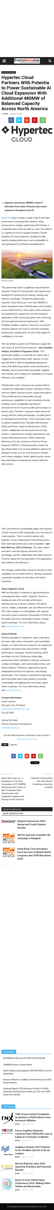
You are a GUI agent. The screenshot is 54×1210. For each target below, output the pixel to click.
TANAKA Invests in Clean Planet (17, 1065)
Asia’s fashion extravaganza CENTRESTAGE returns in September (27, 1072)
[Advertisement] (27, 28)
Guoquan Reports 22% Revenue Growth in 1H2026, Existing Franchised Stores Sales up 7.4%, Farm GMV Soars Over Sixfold (26, 1091)
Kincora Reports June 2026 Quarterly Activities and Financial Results (33, 1166)
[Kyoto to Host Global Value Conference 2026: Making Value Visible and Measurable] (7, 1184)
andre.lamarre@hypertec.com (15, 709)
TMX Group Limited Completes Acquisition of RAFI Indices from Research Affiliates (33, 1117)
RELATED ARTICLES (12, 809)
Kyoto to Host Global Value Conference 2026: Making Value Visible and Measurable (32, 1183)
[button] (50, 61)
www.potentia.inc (14, 690)
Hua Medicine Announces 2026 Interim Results (24, 1058)
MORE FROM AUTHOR (13, 813)
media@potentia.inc (10, 727)
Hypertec (13, 745)
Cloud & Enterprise (8, 72)
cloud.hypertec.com (15, 626)
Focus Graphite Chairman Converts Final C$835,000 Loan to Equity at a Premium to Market (33, 1133)
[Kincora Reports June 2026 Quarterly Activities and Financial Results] (7, 1167)
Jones (6, 114)
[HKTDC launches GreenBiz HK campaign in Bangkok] (8, 838)
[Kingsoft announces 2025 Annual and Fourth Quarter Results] (8, 821)
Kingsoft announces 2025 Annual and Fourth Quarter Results (31, 824)
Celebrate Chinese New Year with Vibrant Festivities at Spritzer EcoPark (42, 783)
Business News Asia (27, 739)
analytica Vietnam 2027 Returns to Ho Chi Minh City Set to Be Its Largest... (32, 1150)
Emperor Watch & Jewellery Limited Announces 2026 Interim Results (27, 1081)
